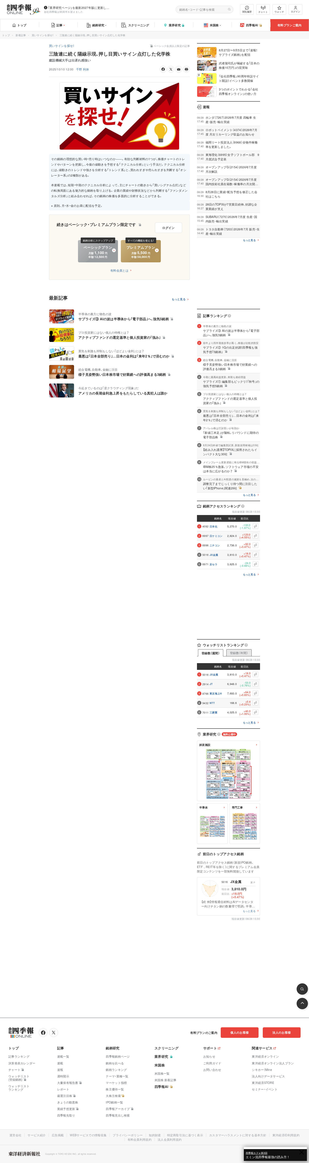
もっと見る (179, 299)
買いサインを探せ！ (43, 35)
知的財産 (155, 1135)
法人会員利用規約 (170, 1139)
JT (211, 684)
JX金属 (214, 555)
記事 (60, 25)
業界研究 (175, 25)
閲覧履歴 (247, 11)
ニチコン (215, 545)
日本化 (213, 526)
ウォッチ (279, 11)
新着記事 (21, 35)
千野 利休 (82, 69)
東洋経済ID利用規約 (286, 1135)
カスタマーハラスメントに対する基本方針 (237, 1135)
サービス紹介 (37, 1135)
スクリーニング (138, 25)
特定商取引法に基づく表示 (185, 1135)
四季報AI (252, 25)
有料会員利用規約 (140, 1139)
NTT (212, 703)
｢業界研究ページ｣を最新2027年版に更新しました (79, 7)
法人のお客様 (281, 1032)
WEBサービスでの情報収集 (88, 1135)
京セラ (213, 564)
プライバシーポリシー (128, 1135)
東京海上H (216, 693)
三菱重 (213, 712)
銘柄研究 (98, 25)
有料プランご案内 (289, 25)
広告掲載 (58, 1135)
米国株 (214, 25)
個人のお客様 (239, 1032)
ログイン (295, 11)
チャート (263, 11)
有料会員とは (119, 270)
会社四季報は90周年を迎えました (63, 11)
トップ (21, 25)
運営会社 (15, 1135)
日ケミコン (216, 536)
